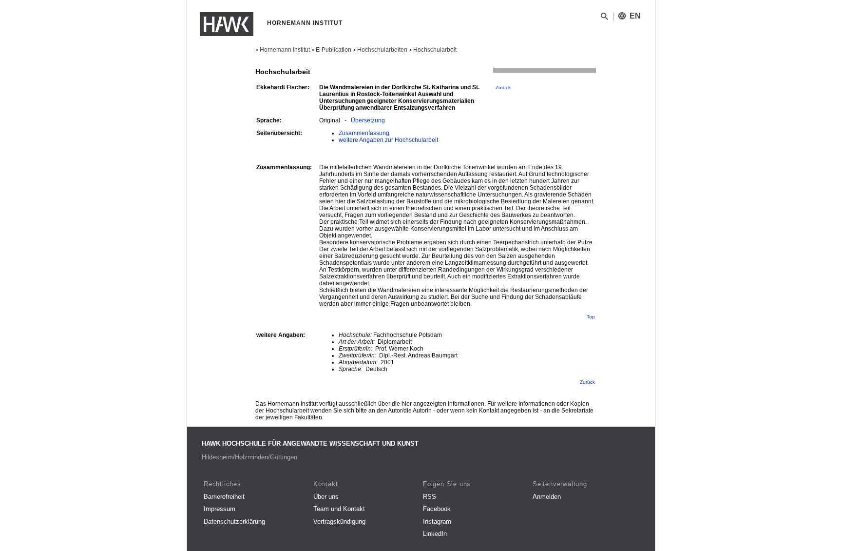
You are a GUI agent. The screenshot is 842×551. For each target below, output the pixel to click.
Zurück (503, 87)
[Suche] (604, 18)
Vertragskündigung (339, 521)
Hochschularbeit (435, 49)
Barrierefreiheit (224, 496)
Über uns (326, 496)
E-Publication (333, 49)
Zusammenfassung (364, 133)
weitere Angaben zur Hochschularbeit (388, 140)
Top (591, 316)
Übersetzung (368, 120)
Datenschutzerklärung (234, 521)
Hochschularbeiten (382, 49)
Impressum (219, 508)
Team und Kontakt (339, 508)
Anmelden (547, 496)
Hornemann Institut (285, 49)
